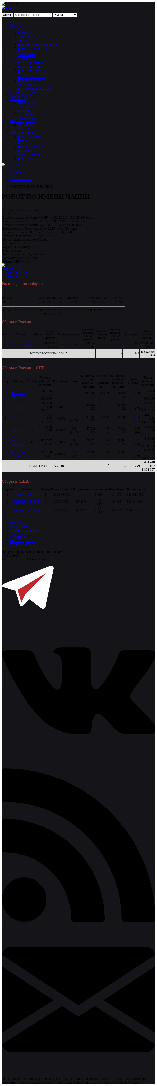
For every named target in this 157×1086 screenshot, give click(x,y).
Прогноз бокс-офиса (32, 80)
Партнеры (25, 150)
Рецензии (24, 51)
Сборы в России (13, 276)
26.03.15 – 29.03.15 (18, 430)
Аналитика (26, 36)
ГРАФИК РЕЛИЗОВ (24, 91)
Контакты (25, 143)
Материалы (26, 125)
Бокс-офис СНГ (29, 66)
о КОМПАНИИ (21, 545)
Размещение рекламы (33, 147)
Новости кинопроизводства (37, 44)
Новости (16, 25)
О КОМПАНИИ (21, 132)
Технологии (26, 55)
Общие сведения (29, 136)
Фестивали (25, 106)
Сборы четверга (29, 84)
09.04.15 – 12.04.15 (18, 454)
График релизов (21, 179)
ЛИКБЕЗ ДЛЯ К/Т (23, 121)
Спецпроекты (27, 117)
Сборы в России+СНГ (17, 272)
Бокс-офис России (30, 62)
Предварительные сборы (35, 88)
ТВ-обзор (24, 40)
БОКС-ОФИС (19, 58)
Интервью (25, 33)
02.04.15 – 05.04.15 (18, 442)
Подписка (25, 158)
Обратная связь (28, 154)
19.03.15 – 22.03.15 (18, 418)
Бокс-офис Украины (32, 73)
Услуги (23, 139)
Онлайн (23, 110)
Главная (15, 171)
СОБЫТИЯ (18, 99)
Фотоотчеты (26, 114)
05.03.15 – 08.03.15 (20, 345)
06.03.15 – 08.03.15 (27, 494)
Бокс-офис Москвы (31, 69)
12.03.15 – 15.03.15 (18, 406)
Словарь (24, 128)
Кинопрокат (26, 102)
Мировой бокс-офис (32, 77)
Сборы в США (12, 269)
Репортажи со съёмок (33, 47)
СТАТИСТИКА (21, 95)
